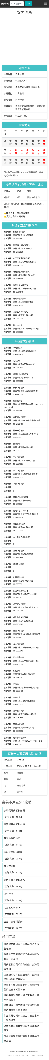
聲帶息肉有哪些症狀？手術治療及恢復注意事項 (21, 956)
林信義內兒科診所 (20, 617)
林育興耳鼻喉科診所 (21, 271)
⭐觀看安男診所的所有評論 (16, 213)
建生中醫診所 (18, 470)
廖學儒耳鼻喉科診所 (21, 245)
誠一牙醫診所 (18, 430)
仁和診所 (17, 670)
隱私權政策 (23, 1051)
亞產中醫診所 (18, 630)
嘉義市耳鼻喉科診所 (24, 106)
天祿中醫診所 (18, 387)
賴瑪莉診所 (17, 347)
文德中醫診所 (18, 457)
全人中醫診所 (18, 644)
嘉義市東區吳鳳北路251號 (27, 87)
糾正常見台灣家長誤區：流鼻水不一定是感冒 (21, 1018)
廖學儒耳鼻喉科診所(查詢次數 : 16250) (14, 813)
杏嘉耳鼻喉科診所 (20, 311)
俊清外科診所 (18, 564)
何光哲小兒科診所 (20, 510)
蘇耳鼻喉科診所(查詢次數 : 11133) (13, 841)
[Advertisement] (24, 39)
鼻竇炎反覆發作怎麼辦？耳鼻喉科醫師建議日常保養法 (21, 987)
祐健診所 (17, 684)
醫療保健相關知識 (33, 1051)
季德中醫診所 (18, 483)
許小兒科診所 (18, 710)
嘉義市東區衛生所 (20, 590)
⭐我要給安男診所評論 (14, 216)
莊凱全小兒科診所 (20, 374)
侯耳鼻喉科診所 (19, 231)
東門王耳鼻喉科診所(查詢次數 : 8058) (14, 883)
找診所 (5, 4)
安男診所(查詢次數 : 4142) (13, 897)
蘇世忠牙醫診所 (19, 417)
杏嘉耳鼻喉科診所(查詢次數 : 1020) (13, 924)
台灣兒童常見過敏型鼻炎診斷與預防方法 (21, 1038)
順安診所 (17, 697)
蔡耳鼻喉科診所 (19, 523)
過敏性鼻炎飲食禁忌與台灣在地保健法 (21, 1028)
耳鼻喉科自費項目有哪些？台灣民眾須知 (21, 967)
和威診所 (17, 360)
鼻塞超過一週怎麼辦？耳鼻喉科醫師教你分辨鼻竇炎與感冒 (21, 1007)
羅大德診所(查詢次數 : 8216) (13, 869)
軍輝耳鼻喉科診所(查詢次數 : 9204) (13, 855)
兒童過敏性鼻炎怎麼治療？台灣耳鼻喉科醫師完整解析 (21, 977)
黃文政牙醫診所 (19, 604)
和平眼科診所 (18, 577)
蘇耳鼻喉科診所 (19, 298)
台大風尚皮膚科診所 (21, 537)
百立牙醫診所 (18, 657)
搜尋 (29, 3)
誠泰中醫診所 (18, 550)
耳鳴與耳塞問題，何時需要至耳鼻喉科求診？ (21, 997)
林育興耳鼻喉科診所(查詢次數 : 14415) (14, 827)
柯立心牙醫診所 (19, 737)
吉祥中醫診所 (18, 724)
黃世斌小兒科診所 (20, 497)
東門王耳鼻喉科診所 (21, 258)
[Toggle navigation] (45, 3)
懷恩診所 (17, 443)
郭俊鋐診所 (17, 400)
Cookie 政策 (14, 1051)
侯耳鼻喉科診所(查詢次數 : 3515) (13, 911)
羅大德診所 (17, 325)
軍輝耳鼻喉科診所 (20, 285)
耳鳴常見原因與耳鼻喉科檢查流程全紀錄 (21, 946)
